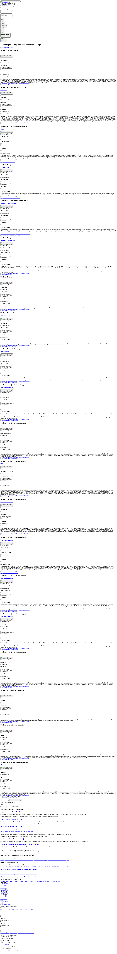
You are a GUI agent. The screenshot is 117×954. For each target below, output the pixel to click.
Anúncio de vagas (3, 892)
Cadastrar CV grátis (13, 6)
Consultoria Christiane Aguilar (8, 240)
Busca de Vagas (3, 888)
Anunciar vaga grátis (4, 6)
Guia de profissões (4, 895)
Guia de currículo (3, 896)
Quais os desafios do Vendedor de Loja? (12, 839)
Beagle (2, 129)
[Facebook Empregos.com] (21, 909)
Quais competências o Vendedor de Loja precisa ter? (16, 831)
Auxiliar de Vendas (4, 874)
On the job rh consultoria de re (8, 203)
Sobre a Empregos (4, 883)
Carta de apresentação (4, 897)
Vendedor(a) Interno (19, 874)
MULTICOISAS (4, 167)
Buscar (2, 14)
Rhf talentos (3, 90)
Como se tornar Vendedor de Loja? (11, 819)
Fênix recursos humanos (6, 387)
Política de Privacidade (4, 944)
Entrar (18, 6)
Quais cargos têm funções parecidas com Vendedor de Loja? (19, 869)
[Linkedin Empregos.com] (13, 909)
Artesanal (2, 279)
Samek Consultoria (5, 351)
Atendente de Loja (11, 874)
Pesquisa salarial (3, 899)
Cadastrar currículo (4, 890)
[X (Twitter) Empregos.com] (29, 909)
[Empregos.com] (5, 2)
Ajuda (1, 903)
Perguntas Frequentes (4, 901)
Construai (2, 693)
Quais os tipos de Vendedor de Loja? (11, 826)
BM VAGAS (3, 53)
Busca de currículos (4, 893)
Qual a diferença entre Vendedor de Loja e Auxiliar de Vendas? (20, 844)
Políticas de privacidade (5, 884)
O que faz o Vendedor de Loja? (10, 812)
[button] (58, 65)
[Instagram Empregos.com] (4, 909)
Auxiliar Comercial (33, 874)
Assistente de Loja (26, 874)
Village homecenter (5, 315)
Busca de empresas (4, 889)
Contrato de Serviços (4, 885)
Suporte (1, 902)
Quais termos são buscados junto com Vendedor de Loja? (18, 877)
